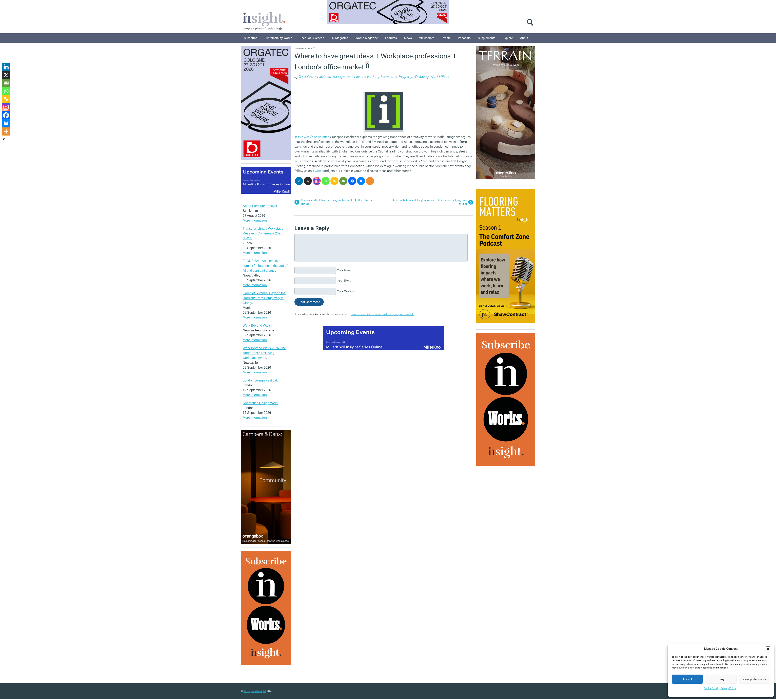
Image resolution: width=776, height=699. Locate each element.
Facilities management (335, 76)
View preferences (754, 679)
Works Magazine (366, 38)
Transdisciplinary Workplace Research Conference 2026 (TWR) (263, 233)
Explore (508, 38)
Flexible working (367, 76)
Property (405, 76)
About (524, 38)
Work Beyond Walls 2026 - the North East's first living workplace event (264, 352)
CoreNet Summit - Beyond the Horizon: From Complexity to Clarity (264, 298)
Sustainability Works (278, 38)
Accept (687, 679)
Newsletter (389, 76)
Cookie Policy (711, 688)
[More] (370, 181)
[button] (768, 649)
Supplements (487, 38)
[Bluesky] (361, 181)
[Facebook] (352, 181)
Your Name (344, 270)
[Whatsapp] (326, 181)
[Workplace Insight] (264, 20)
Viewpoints (426, 38)
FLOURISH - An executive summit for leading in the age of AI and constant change (265, 265)
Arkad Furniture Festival (260, 206)
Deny (721, 679)
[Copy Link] (334, 181)
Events (446, 38)
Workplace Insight (255, 691)
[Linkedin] (299, 181)
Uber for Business (311, 38)
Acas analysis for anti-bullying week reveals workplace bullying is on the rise (430, 202)
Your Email (344, 281)
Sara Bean (306, 76)
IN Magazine (339, 38)
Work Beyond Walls (257, 325)
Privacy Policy (728, 688)
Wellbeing (421, 76)
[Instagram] (317, 181)
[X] (308, 181)
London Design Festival (260, 380)
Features (391, 38)
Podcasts (464, 38)
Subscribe (250, 38)
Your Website (345, 291)
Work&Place (439, 76)
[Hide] (3, 139)
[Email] (343, 181)
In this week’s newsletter (311, 137)
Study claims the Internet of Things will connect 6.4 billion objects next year (336, 202)
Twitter (318, 171)
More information (255, 220)
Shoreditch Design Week (260, 403)
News (408, 38)
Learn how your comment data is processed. (382, 314)
